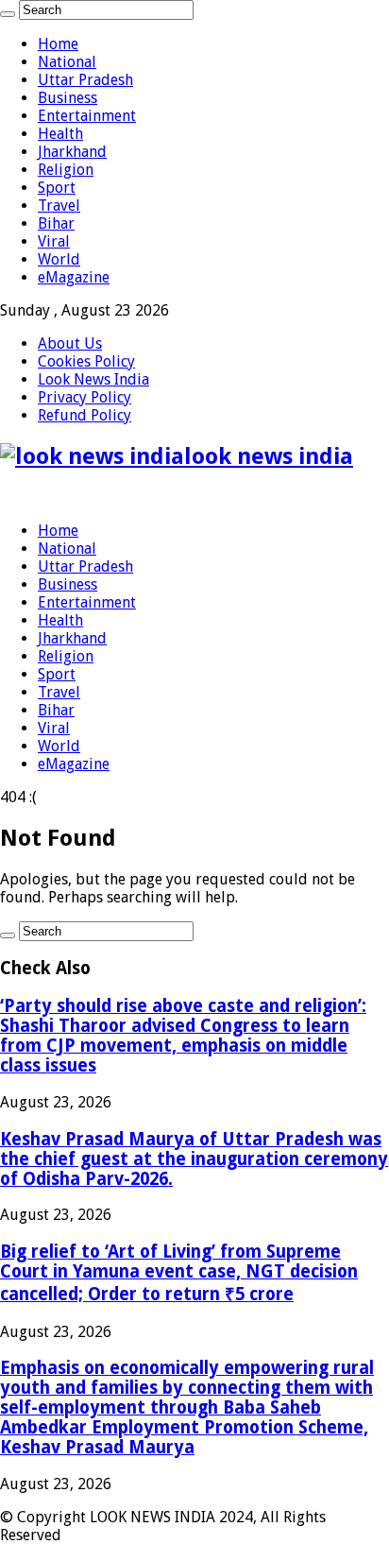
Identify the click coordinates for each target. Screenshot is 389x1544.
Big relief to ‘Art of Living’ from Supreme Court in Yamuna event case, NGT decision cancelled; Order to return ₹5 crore (179, 1273)
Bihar (56, 223)
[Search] (7, 14)
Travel (59, 205)
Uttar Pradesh (85, 80)
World (59, 259)
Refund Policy (84, 415)
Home (58, 44)
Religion (65, 170)
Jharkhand (72, 152)
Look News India (93, 379)
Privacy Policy (84, 397)
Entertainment (87, 116)
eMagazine (74, 277)
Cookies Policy (86, 361)
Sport (57, 188)
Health (60, 134)
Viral (54, 241)
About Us (70, 343)
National (67, 62)
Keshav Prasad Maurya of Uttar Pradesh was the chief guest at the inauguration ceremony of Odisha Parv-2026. (194, 1159)
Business (67, 98)
